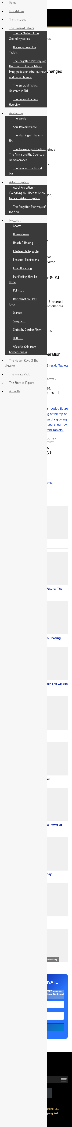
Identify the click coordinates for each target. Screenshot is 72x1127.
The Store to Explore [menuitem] (21, 383)
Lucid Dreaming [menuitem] (22, 268)
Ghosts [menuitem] (17, 226)
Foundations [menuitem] (16, 11)
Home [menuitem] (12, 2)
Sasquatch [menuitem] (19, 321)
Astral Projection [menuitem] (19, 182)
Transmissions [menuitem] (17, 19)
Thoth (51, 442)
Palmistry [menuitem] (18, 290)
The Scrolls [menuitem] (19, 118)
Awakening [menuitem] (16, 113)
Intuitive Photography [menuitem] (26, 251)
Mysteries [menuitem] (15, 220)
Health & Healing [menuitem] (23, 243)
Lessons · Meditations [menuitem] (26, 260)
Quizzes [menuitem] (17, 313)
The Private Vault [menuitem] (19, 374)
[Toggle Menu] (64, 1079)
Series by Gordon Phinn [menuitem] (27, 329)
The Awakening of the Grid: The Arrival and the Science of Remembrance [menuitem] (27, 154)
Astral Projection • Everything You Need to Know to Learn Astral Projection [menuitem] (27, 192)
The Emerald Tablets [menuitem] (21, 28)
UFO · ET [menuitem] (18, 338)
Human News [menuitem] (21, 234)
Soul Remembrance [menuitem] (25, 127)
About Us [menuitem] (14, 391)
